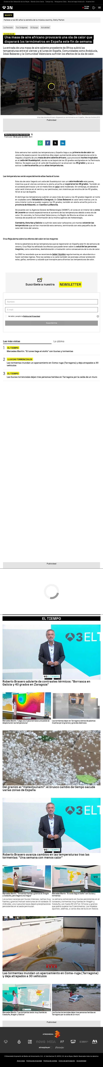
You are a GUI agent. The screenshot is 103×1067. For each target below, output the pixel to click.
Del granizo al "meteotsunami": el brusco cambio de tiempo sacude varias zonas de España (49, 789)
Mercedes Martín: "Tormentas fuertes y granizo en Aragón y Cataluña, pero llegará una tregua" (26, 895)
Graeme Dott (90, 2)
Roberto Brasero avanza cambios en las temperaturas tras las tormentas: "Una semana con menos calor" (46, 856)
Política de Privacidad (31, 316)
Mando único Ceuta (37, 2)
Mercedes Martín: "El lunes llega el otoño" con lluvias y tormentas (40, 351)
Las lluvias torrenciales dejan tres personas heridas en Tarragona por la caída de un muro (52, 377)
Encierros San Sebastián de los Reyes (16, 2)
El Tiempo (51, 618)
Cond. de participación (67, 1061)
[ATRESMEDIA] (51, 1034)
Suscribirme (51, 323)
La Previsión (8, 27)
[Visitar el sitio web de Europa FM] (84, 1042)
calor (57, 186)
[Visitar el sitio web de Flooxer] (59, 1047)
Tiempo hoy (49, 2)
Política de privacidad (34, 1061)
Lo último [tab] (59, 341)
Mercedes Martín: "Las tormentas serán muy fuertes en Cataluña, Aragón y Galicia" (25, 1014)
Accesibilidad (81, 1061)
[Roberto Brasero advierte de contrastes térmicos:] (51, 652)
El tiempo (13, 348)
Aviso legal (21, 1061)
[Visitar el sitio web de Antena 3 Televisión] (8, 1042)
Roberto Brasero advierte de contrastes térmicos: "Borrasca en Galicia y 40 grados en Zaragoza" (46, 683)
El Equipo (34, 27)
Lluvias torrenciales (20, 359)
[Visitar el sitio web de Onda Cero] (73, 1042)
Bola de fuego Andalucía (76, 2)
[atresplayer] (94, 8)
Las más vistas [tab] (11, 341)
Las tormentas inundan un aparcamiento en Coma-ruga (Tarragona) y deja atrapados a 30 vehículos (52, 364)
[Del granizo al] (51, 758)
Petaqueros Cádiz (61, 2)
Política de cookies (50, 1061)
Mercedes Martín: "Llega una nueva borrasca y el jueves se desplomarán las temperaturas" (26, 722)
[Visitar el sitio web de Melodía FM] (94, 1042)
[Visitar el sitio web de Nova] (40, 1042)
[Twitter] (32, 134)
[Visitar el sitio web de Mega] (51, 1042)
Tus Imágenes (21, 27)
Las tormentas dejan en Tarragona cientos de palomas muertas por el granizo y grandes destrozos (73, 722)
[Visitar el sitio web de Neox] (29, 1042)
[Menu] (100, 8)
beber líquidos (59, 254)
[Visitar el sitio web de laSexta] (19, 1042)
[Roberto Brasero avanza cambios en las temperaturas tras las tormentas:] (51, 825)
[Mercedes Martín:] (27, 706)
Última (86, 7)
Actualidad (45, 27)
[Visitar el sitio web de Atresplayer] (46, 1047)
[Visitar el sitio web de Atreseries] (62, 1042)
